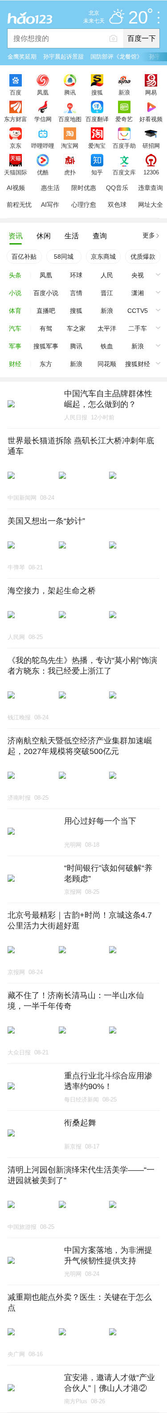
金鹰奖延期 (22, 56)
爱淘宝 (97, 145)
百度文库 (124, 172)
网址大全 (150, 204)
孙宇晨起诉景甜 (63, 56)
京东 (15, 145)
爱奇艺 (124, 119)
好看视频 (151, 119)
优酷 (43, 172)
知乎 (97, 172)
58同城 (63, 256)
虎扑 (70, 172)
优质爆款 (142, 256)
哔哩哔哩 (42, 145)
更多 (149, 235)
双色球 (117, 204)
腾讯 (70, 92)
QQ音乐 (117, 187)
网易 (151, 92)
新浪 (124, 92)
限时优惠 (83, 187)
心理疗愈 (83, 204)
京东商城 (103, 256)
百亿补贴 (24, 256)
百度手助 (124, 145)
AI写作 (50, 204)
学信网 (43, 119)
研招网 (151, 145)
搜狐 (97, 92)
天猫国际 (15, 172)
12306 (151, 172)
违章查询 (150, 187)
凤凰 (43, 92)
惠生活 (50, 187)
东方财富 (15, 119)
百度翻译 (97, 119)
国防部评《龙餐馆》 (116, 56)
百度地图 (69, 119)
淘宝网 (69, 145)
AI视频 (16, 187)
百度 (15, 92)
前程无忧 (19, 204)
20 (138, 17)
